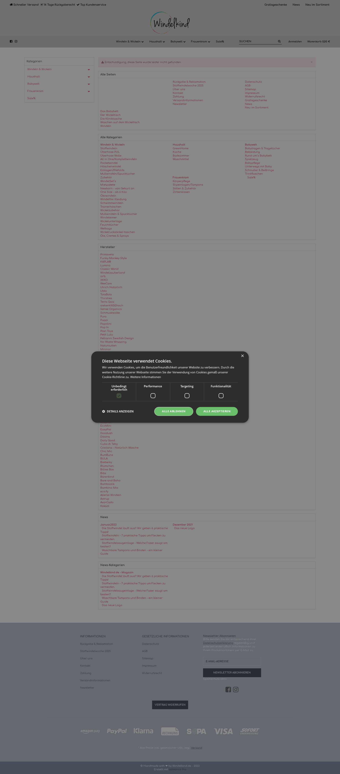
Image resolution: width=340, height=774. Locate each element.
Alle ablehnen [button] (173, 411)
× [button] (242, 355)
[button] (118, 411)
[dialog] (170, 387)
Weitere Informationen (145, 377)
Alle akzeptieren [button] (216, 411)
